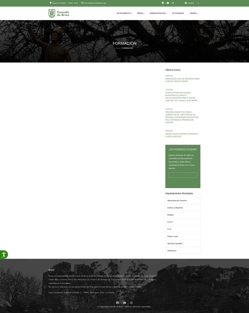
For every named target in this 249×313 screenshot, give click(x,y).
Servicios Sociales (174, 243)
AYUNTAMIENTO (124, 13)
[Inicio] (59, 13)
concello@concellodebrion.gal (95, 3)
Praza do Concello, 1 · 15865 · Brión (65, 3)
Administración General (177, 201)
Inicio (118, 48)
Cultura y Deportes (175, 208)
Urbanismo (171, 251)
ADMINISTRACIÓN (157, 13)
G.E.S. (170, 222)
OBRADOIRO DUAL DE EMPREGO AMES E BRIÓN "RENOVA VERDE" (182, 80)
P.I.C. (169, 229)
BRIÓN (140, 13)
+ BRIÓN (192, 13)
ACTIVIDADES (178, 13)
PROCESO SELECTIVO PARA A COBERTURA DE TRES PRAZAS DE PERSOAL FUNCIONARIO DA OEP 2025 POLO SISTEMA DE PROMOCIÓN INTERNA (182, 117)
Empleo (170, 215)
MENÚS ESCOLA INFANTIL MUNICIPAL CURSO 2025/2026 (181, 135)
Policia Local (172, 236)
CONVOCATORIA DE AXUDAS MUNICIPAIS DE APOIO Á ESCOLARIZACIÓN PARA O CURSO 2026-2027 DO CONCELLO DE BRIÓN (181, 97)
